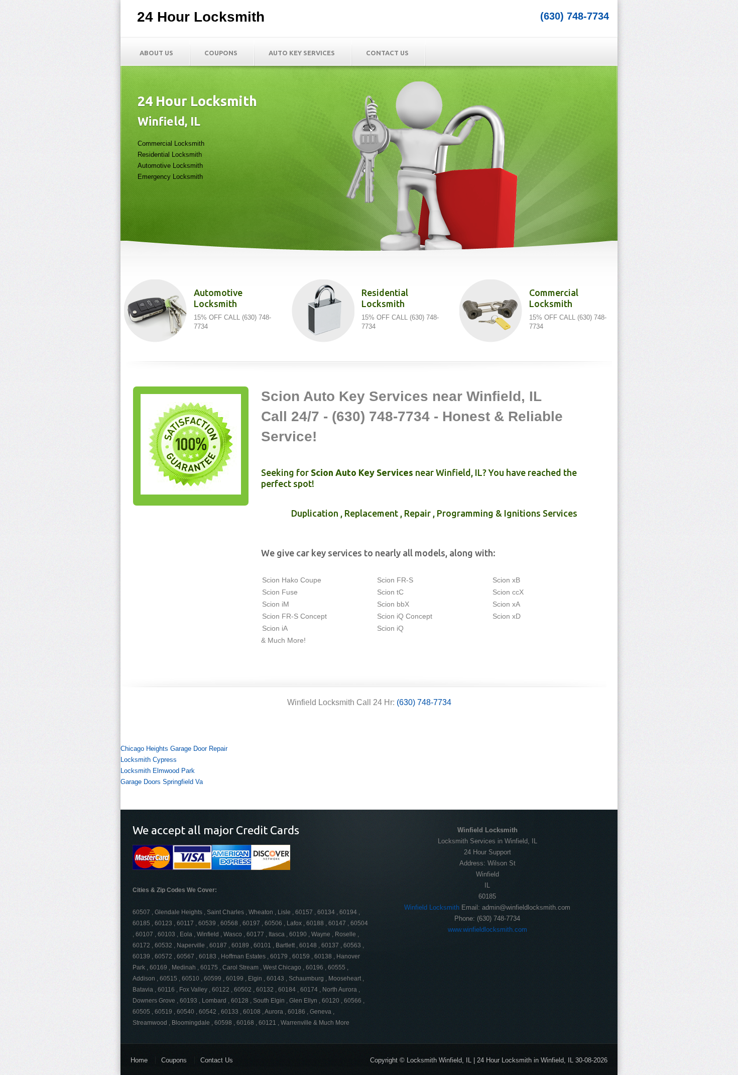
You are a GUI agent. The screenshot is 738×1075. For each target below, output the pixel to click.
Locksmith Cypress (148, 759)
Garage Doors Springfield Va (161, 782)
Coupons (220, 52)
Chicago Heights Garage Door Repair (173, 748)
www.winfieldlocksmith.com (487, 929)
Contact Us (387, 52)
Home (139, 1060)
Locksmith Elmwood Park (157, 770)
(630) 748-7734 (574, 16)
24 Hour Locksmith (201, 17)
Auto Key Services (302, 52)
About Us (156, 52)
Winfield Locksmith (431, 907)
